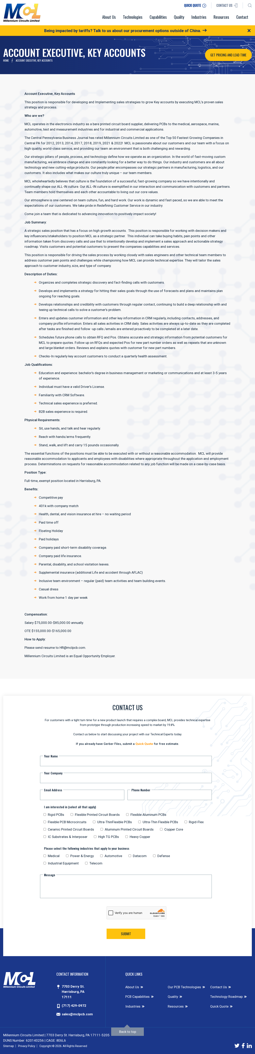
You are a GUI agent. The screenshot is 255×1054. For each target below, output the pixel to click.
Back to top (127, 1032)
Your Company (53, 773)
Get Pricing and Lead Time (228, 54)
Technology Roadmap (226, 997)
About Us (132, 987)
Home (6, 60)
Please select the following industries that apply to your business (86, 848)
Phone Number (140, 790)
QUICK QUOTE (193, 5)
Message (49, 875)
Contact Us (218, 987)
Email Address (53, 790)
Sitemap (8, 1046)
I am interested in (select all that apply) (70, 807)
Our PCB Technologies (184, 987)
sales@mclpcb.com (77, 1014)
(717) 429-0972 (74, 1006)
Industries (132, 1006)
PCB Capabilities (137, 997)
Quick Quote (144, 743)
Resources (176, 1006)
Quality (173, 997)
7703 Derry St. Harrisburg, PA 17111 (73, 991)
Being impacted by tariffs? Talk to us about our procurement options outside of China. (122, 30)
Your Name (51, 756)
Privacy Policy (26, 1046)
